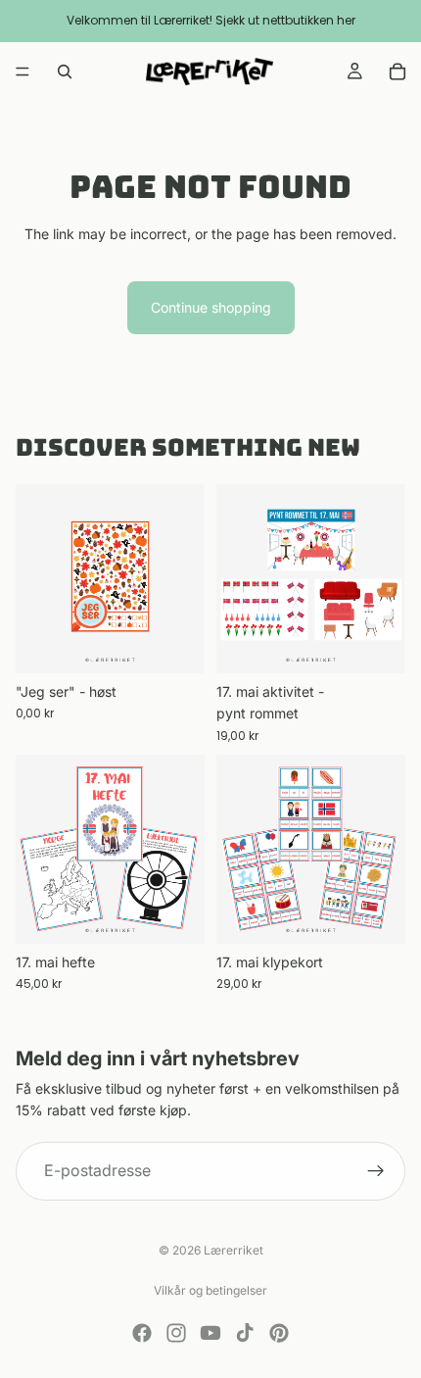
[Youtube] (210, 1333)
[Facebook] (142, 1333)
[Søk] (64, 71)
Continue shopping (211, 307)
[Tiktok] (245, 1333)
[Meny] (22, 71)
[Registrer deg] (376, 1171)
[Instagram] (176, 1333)
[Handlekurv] (397, 71)
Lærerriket (233, 1250)
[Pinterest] (279, 1333)
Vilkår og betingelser (210, 1290)
